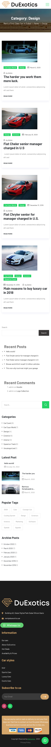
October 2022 (9, 544)
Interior (6, 440)
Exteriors (35, 516)
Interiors (7, 522)
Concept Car (27, 510)
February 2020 (9, 552)
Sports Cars (6, 672)
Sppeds (18, 528)
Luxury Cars (6, 676)
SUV (3, 668)
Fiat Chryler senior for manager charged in (22, 355)
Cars (15, 510)
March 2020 (8, 548)
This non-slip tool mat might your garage (22, 368)
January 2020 (9, 557)
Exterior (16, 135)
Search (4, 327)
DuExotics (31, 739)
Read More (8, 96)
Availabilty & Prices (9, 653)
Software (32, 522)
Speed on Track (10, 279)
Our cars (5, 640)
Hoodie (19, 387)
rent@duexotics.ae (12, 618)
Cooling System (9, 516)
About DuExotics (8, 644)
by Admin (9, 73)
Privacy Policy (25, 742)
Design (22, 68)
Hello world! (10, 351)
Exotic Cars (6, 681)
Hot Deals (5, 649)
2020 (6, 510)
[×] (45, 740)
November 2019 (10, 565)
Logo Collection (22, 391)
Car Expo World (10, 68)
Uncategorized (9, 448)
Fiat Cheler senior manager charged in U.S (22, 360)
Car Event (8, 276)
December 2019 (10, 561)
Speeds (6, 528)
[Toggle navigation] (47, 4)
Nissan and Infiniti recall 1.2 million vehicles (23, 364)
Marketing (19, 522)
